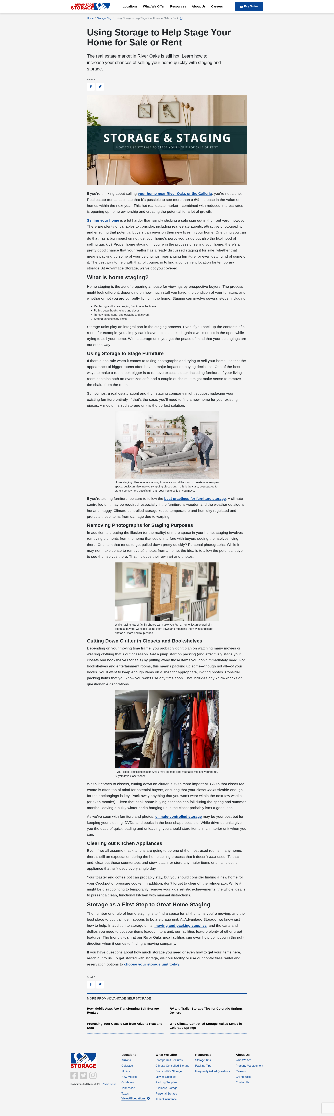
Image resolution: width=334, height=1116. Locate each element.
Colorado (127, 1065)
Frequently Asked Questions (212, 1071)
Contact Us (242, 1082)
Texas (125, 1093)
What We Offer (154, 6)
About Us (199, 6)
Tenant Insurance (166, 1099)
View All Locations (133, 1098)
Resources (178, 6)
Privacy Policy (109, 1084)
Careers (217, 6)
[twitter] (83, 1077)
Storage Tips (203, 1060)
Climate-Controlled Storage (172, 1065)
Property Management (249, 1065)
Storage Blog (104, 18)
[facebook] (74, 1077)
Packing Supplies (166, 1082)
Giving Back (243, 1076)
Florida (125, 1071)
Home (90, 18)
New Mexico (129, 1076)
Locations (130, 6)
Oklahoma (127, 1082)
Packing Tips (203, 1065)
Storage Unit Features (169, 1060)
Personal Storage (166, 1093)
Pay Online (251, 6)
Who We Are (243, 1060)
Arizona (126, 1060)
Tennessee (128, 1088)
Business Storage (166, 1088)
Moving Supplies (166, 1076)
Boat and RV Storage (169, 1071)
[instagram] (92, 1077)
